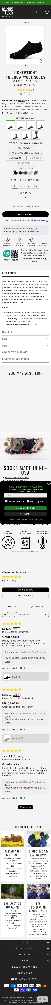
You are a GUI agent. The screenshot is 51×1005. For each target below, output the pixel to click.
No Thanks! (25, 513)
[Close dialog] (49, 483)
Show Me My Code (25, 508)
